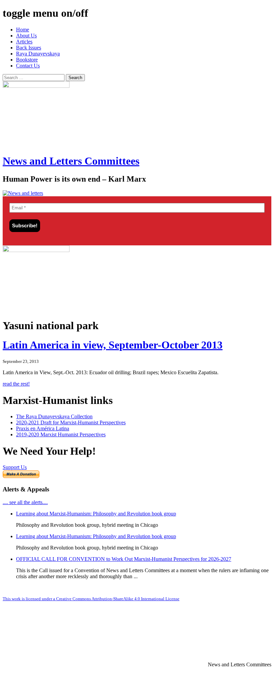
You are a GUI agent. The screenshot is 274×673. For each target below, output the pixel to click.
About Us (26, 35)
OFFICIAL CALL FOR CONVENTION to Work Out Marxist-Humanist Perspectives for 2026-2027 (123, 559)
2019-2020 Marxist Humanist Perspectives (61, 434)
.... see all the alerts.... (25, 502)
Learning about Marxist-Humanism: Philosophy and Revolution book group (96, 513)
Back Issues (28, 47)
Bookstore (27, 59)
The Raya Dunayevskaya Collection (54, 416)
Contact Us (28, 65)
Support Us (15, 467)
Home (22, 29)
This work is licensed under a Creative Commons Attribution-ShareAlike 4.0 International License (91, 598)
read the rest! (16, 384)
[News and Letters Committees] (23, 193)
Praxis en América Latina (42, 428)
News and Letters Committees (71, 161)
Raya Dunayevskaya (38, 53)
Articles (24, 41)
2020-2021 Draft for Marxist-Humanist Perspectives (71, 422)
